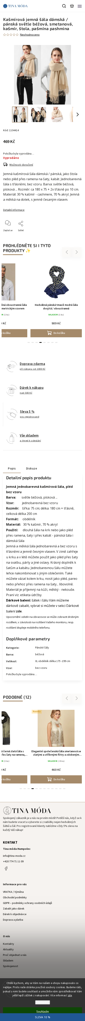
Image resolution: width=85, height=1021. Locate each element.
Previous (67, 251)
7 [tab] (52, 342)
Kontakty (8, 944)
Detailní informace (14, 210)
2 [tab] (32, 342)
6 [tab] (48, 342)
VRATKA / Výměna (13, 892)
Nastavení (42, 1002)
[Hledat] (64, 6)
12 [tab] (64, 788)
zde (70, 995)
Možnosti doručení (21, 165)
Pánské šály (42, 648)
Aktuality (8, 950)
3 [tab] (36, 342)
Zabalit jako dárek (13, 909)
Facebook (6, 868)
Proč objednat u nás (14, 955)
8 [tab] (56, 342)
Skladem (8, 961)
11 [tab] (60, 788)
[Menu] (79, 6)
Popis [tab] (12, 468)
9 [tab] (52, 788)
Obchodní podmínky (15, 898)
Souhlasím (42, 1012)
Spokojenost (10, 966)
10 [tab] (56, 788)
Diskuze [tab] (31, 468)
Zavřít (73, 236)
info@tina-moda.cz (14, 856)
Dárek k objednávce (14, 914)
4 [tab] (40, 342)
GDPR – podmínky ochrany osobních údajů (27, 903)
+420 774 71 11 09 (13, 862)
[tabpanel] (56, 299)
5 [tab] (44, 342)
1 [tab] (28, 342)
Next (76, 251)
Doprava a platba (13, 920)
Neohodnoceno (30, 34)
